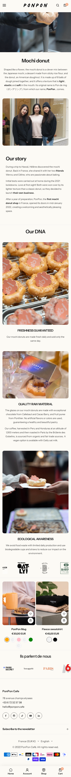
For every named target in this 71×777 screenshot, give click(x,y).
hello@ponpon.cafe (13, 706)
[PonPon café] (35, 5)
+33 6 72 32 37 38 (12, 702)
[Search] (57, 5)
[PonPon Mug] (18, 603)
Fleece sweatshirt (52, 629)
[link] (35, 122)
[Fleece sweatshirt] (52, 603)
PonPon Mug (18, 629)
